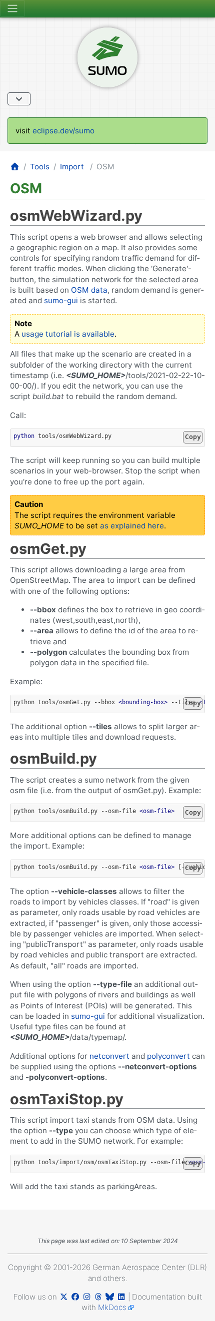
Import (72, 166)
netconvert (110, 1056)
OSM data (89, 290)
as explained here (132, 525)
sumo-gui (61, 300)
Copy (193, 436)
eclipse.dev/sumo (63, 130)
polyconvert (168, 1056)
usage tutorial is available (68, 334)
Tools (40, 166)
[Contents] (19, 98)
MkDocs (112, 1307)
